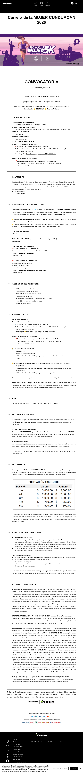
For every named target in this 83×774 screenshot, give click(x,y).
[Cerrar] (80, 768)
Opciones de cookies (60, 769)
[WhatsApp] (7, 756)
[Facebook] (7, 761)
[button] (41, 117)
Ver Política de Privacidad (37, 771)
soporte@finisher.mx (19, 752)
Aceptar (73, 769)
